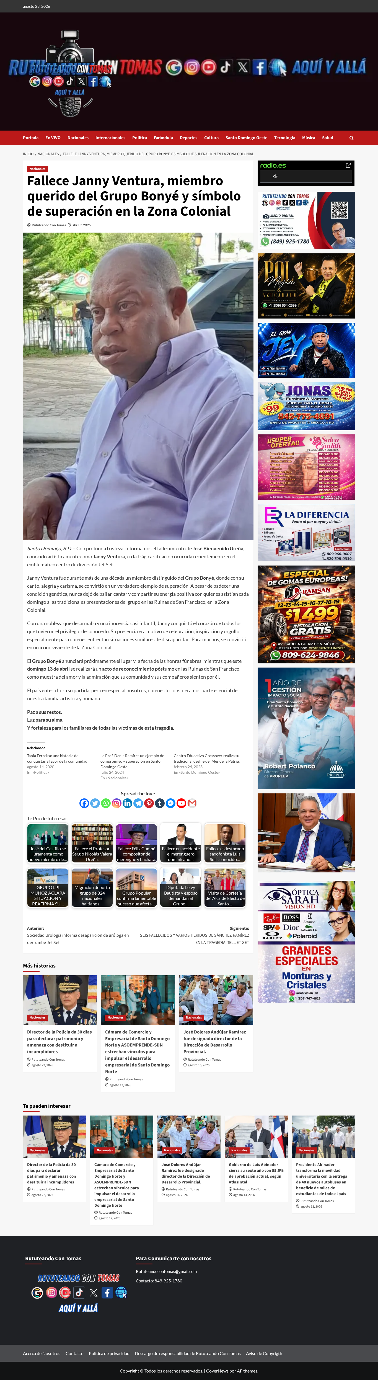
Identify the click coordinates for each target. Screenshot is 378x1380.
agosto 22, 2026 (42, 1065)
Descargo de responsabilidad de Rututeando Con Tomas (188, 1353)
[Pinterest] (149, 803)
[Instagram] (116, 803)
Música (308, 138)
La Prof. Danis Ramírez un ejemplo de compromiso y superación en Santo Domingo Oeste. (132, 761)
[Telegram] (138, 803)
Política (139, 138)
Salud (327, 138)
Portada (30, 138)
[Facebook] (84, 803)
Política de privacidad (109, 1353)
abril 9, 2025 (82, 225)
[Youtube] (181, 803)
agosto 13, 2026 (244, 1195)
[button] (351, 138)
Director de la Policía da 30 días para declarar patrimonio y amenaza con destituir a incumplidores (59, 1042)
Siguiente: (194, 935)
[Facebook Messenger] (170, 803)
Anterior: (78, 935)
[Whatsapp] (106, 803)
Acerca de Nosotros (41, 1353)
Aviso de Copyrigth (264, 1353)
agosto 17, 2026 (120, 1085)
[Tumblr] (160, 803)
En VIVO (53, 138)
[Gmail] (192, 803)
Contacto (75, 1353)
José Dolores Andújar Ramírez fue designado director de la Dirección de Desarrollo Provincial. (214, 1042)
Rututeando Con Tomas (49, 225)
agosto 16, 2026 (198, 1065)
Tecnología (284, 138)
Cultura (211, 138)
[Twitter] (95, 803)
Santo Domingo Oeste (246, 138)
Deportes (188, 138)
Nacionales (78, 138)
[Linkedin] (127, 803)
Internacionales (110, 138)
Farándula (163, 138)
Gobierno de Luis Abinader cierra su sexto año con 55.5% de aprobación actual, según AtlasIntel (256, 1173)
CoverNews (217, 1370)
